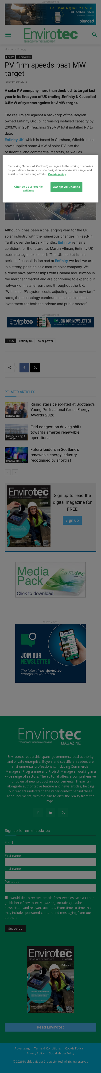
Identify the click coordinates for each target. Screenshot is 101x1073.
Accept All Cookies (66, 186)
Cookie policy (57, 174)
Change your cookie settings (28, 188)
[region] (51, 178)
